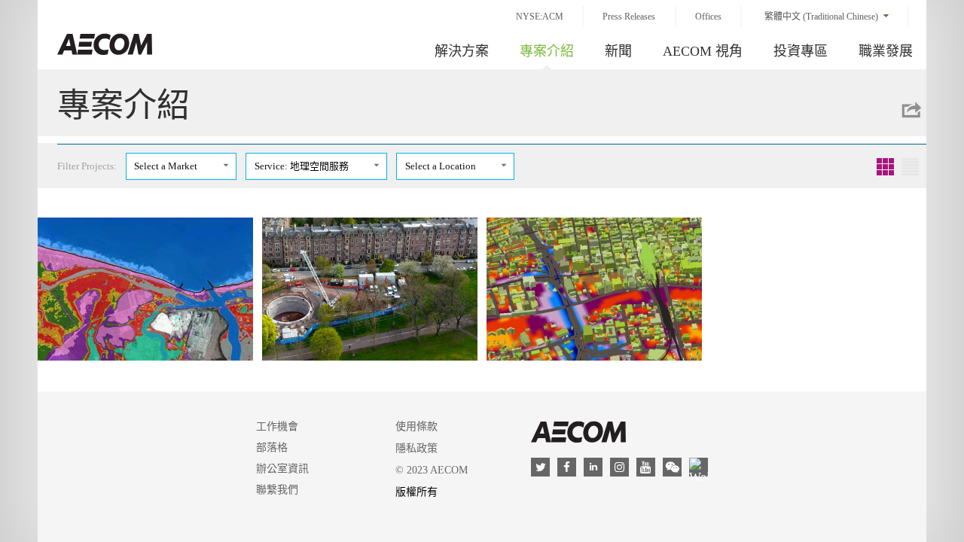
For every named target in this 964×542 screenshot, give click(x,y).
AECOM (578, 432)
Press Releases (628, 16)
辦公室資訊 (282, 468)
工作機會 (277, 426)
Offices (708, 16)
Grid (885, 166)
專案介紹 (547, 51)
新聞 (618, 51)
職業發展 (886, 51)
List (910, 166)
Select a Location (440, 166)
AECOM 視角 (703, 51)
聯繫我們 (277, 489)
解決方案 (462, 51)
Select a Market (165, 166)
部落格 (272, 447)
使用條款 (416, 426)
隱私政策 (416, 448)
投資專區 (800, 51)
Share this (910, 110)
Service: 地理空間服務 (302, 166)
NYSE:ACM (539, 16)
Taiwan (104, 44)
